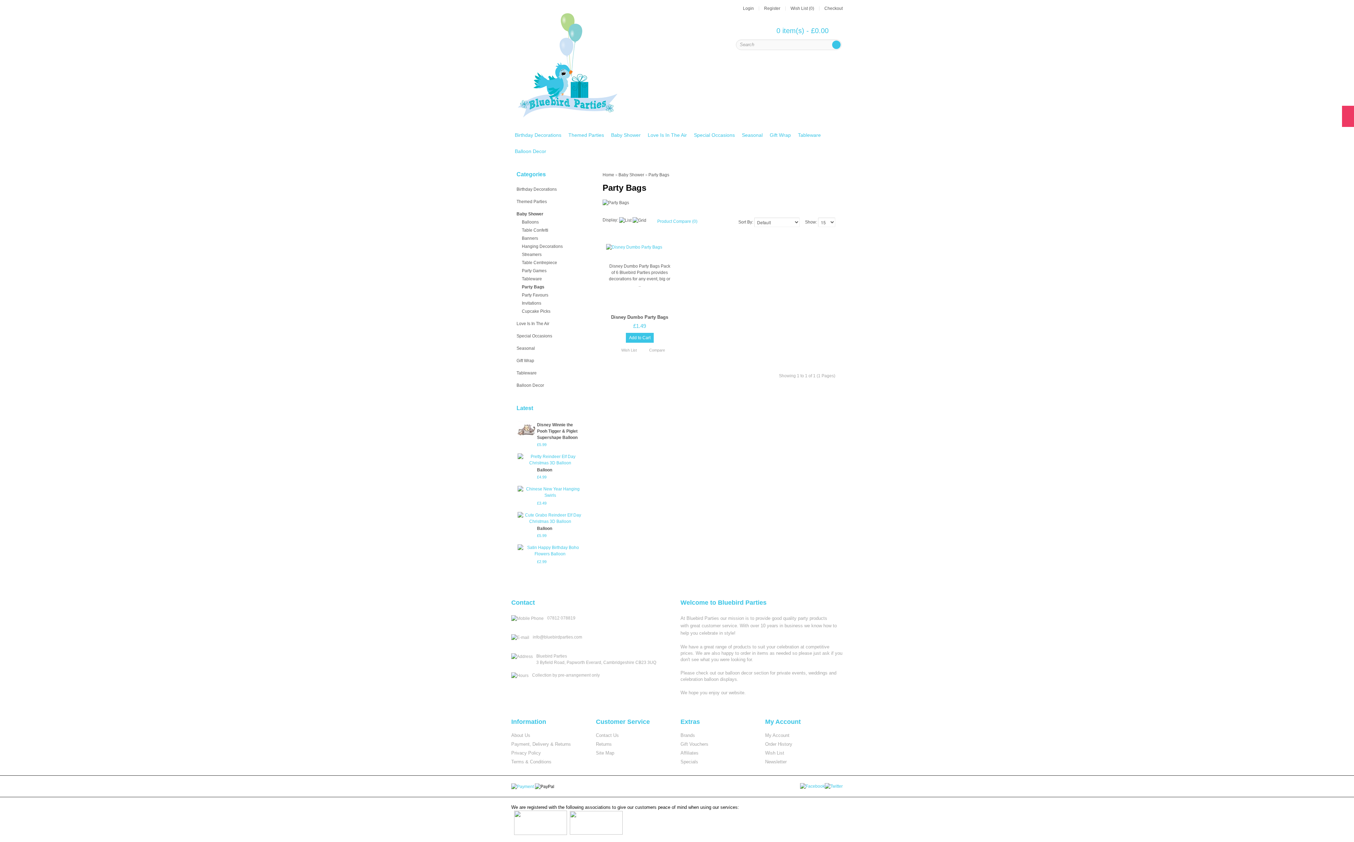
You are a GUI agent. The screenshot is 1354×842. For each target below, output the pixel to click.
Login (748, 8)
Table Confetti (535, 230)
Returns (604, 744)
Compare (657, 350)
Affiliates (690, 753)
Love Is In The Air (667, 135)
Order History (778, 744)
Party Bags (533, 287)
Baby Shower (626, 135)
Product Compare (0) (677, 221)
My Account (777, 735)
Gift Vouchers (694, 744)
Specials (689, 761)
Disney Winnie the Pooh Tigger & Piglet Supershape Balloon (557, 431)
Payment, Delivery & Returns (541, 744)
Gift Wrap (780, 135)
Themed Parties (586, 135)
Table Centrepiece (539, 262)
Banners (530, 238)
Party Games (534, 270)
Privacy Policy (526, 753)
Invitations (531, 303)
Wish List (629, 350)
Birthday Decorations (538, 135)
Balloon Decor (530, 151)
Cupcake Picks (536, 311)
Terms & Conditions (531, 761)
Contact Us (607, 735)
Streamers (532, 254)
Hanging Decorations (542, 246)
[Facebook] (813, 785)
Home (608, 174)
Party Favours (535, 295)
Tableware (809, 135)
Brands (688, 735)
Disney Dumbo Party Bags (639, 317)
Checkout (833, 8)
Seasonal (752, 135)
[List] (625, 220)
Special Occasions (714, 135)
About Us (520, 735)
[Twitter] (834, 785)
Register (772, 8)
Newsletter (776, 761)
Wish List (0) (802, 8)
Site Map (605, 753)
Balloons (530, 222)
